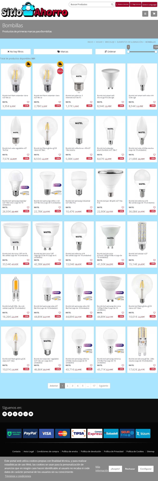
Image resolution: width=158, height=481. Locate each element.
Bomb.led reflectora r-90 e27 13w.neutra (78, 149)
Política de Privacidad (113, 451)
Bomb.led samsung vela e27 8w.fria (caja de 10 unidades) (46, 307)
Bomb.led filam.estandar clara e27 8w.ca (47, 96)
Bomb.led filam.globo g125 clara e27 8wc (45, 149)
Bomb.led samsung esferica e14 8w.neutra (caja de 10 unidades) (77, 361)
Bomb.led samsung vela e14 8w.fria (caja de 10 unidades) (77, 307)
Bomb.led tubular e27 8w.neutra (138, 255)
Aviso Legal (29, 451)
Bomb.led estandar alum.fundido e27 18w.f (107, 149)
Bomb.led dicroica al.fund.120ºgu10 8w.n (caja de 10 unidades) (109, 255)
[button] (63, 51)
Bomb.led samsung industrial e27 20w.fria (78, 202)
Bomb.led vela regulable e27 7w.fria (14, 149)
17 (94, 385)
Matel (5, 102)
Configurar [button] (146, 469)
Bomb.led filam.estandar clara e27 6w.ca (15, 96)
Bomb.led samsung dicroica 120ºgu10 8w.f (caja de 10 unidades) (109, 308)
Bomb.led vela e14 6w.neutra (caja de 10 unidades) (141, 149)
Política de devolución (91, 451)
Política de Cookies (135, 451)
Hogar (99, 42)
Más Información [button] (102, 469)
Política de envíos (70, 451)
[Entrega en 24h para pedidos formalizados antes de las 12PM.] (28, 64)
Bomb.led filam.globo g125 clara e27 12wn (140, 307)
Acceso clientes (123, 4)
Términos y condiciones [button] (18, 476)
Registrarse (136, 4)
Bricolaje (109, 42)
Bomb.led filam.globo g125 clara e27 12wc (13, 360)
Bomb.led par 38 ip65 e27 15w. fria (110, 202)
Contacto (16, 451)
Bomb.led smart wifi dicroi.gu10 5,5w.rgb (105, 96)
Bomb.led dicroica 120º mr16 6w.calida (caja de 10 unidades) (15, 255)
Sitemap (150, 451)
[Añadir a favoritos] (28, 102)
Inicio (90, 42)
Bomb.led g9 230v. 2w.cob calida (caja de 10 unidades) (13, 307)
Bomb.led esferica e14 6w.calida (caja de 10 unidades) (78, 255)
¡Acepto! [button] (115, 469)
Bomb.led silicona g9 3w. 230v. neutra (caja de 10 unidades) (141, 360)
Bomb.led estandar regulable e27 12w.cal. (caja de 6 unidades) (46, 361)
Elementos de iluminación (130, 42)
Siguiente (103, 385)
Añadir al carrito (16, 112)
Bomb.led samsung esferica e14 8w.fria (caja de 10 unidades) (109, 361)
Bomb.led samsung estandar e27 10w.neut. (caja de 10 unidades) (14, 203)
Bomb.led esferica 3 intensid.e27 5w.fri (74, 96)
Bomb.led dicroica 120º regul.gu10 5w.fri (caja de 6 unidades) (45, 255)
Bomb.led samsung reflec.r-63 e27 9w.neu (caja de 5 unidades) (47, 202)
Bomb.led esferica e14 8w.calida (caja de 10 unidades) (141, 202)
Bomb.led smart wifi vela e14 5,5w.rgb (141, 96)
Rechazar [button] (130, 469)
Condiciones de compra (48, 451)
